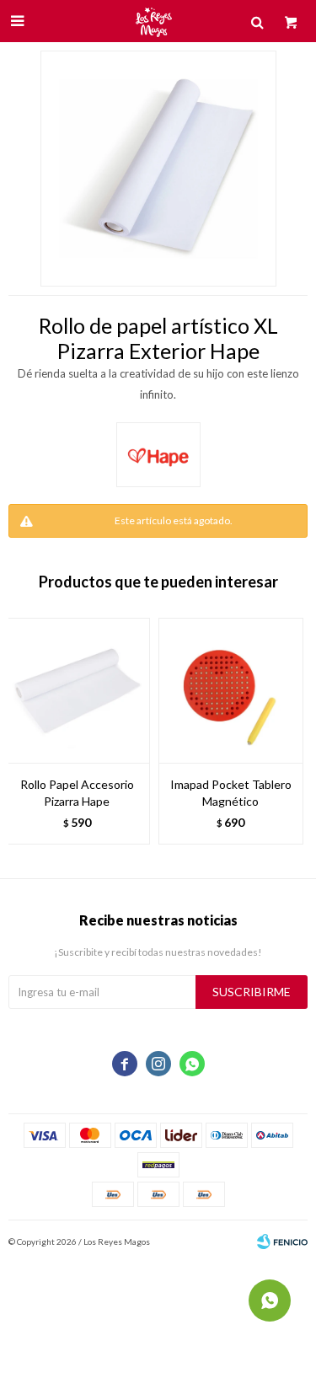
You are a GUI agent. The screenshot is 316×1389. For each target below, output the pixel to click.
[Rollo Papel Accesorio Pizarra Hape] (77, 691)
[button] (286, 739)
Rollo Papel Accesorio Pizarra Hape (77, 792)
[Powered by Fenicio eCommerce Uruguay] (282, 1241)
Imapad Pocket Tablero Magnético (231, 792)
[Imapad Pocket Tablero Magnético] (231, 691)
